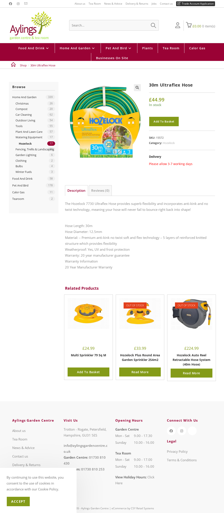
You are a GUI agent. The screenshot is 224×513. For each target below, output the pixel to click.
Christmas (22, 103)
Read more (140, 372)
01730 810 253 (93, 469)
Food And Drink (22, 179)
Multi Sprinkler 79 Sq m (88, 355)
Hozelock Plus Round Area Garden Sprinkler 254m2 (140, 357)
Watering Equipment (29, 137)
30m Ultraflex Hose (42, 65)
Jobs (154, 3)
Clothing (21, 161)
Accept (18, 501)
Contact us (166, 3)
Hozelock (169, 143)
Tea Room (95, 3)
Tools (19, 126)
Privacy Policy (177, 451)
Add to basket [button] (88, 372)
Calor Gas (18, 192)
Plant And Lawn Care (29, 132)
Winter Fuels (24, 172)
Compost (22, 109)
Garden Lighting (26, 155)
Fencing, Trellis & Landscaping (35, 149)
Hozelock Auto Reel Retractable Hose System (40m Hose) (191, 359)
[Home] (13, 65)
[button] (137, 87)
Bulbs (19, 166)
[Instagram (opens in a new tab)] (18, 4)
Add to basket (164, 121)
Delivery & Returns (137, 3)
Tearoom (18, 199)
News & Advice (113, 3)
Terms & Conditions (182, 460)
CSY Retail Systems (142, 508)
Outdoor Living (25, 120)
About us (80, 3)
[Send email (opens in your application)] (26, 4)
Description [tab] (76, 190)
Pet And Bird (20, 185)
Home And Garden (24, 97)
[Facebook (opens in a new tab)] (11, 4)
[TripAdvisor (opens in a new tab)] (192, 430)
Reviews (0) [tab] (100, 190)
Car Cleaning (24, 115)
